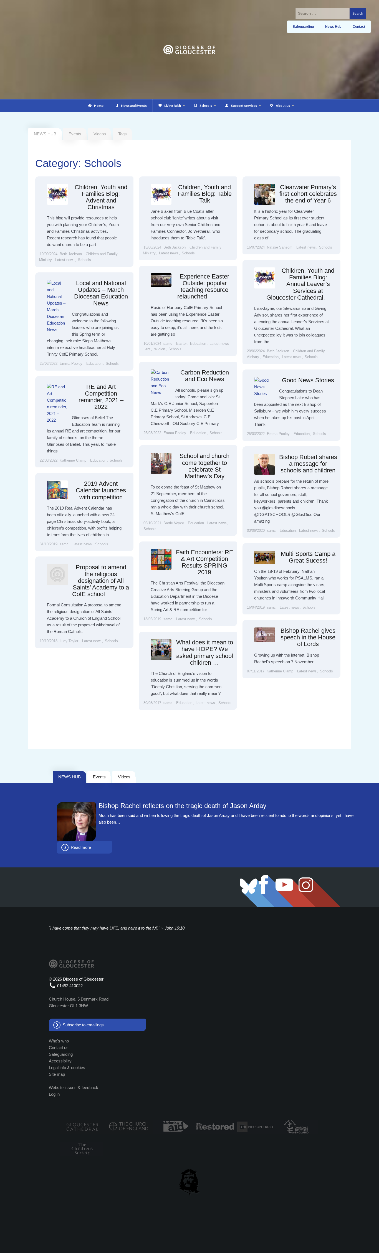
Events (75, 133)
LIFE (114, 928)
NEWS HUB (69, 776)
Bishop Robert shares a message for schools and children (308, 464)
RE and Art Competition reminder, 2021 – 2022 (101, 397)
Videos (100, 133)
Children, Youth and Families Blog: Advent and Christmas (101, 197)
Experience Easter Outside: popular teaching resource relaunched (203, 286)
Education (270, 357)
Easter (181, 343)
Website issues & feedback (73, 1087)
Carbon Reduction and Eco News (204, 376)
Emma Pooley (71, 363)
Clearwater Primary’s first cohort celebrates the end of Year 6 (308, 194)
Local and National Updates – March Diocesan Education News (101, 293)
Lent (146, 349)
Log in (54, 1094)
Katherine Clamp (73, 460)
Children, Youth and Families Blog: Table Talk (205, 194)
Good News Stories (308, 380)
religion (159, 349)
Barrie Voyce (173, 523)
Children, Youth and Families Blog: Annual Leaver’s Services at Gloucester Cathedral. (300, 284)
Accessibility (60, 1061)
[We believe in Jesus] (189, 1181)
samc (167, 343)
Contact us (59, 1047)
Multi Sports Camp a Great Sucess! (308, 557)
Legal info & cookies (67, 1067)
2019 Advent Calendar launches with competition (101, 490)
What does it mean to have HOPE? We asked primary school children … (204, 652)
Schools (84, 260)
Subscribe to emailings (83, 1024)
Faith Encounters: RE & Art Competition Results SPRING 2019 (204, 562)
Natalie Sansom (279, 247)
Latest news (65, 260)
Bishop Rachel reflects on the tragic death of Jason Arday (182, 805)
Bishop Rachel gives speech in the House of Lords (308, 637)
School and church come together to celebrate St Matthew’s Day (204, 466)
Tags (122, 133)
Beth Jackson (71, 254)
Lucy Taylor (69, 641)
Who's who (59, 1041)
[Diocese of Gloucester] (189, 49)
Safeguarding (61, 1054)
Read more (81, 847)
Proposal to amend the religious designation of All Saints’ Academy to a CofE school (100, 581)
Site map (57, 1074)
